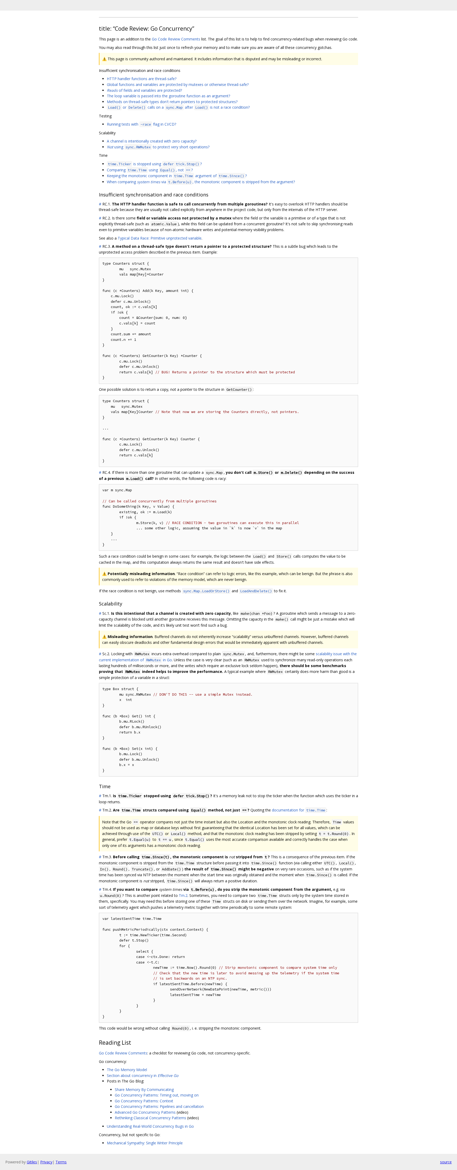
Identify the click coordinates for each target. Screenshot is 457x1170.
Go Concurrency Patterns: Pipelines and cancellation (159, 1106)
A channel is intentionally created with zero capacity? (151, 141)
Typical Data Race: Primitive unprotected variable (160, 238)
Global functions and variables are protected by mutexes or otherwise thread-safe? (178, 84)
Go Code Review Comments (176, 39)
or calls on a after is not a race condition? (179, 107)
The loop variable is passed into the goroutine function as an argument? (168, 95)
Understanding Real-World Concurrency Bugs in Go (150, 1126)
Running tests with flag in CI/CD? (141, 124)
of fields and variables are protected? (144, 90)
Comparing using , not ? (150, 169)
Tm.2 (183, 895)
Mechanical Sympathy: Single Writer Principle (145, 1142)
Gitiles (32, 1161)
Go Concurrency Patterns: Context (144, 1100)
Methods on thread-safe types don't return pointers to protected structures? (172, 101)
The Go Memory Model (127, 1069)
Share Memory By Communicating (144, 1089)
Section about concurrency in (142, 1075)
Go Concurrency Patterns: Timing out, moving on (157, 1095)
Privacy (46, 1161)
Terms (61, 1161)
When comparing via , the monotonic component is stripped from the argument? (201, 181)
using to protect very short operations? (158, 146)
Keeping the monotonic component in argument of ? (177, 175)
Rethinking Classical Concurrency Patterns (150, 1117)
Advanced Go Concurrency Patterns (145, 1112)
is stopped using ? (155, 163)
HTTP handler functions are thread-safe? (141, 78)
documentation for (298, 810)
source (446, 1161)
